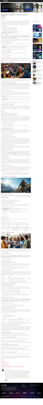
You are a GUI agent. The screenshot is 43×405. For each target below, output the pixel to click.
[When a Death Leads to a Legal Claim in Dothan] (34, 75)
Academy (38, 396)
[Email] (5, 380)
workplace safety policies (24, 142)
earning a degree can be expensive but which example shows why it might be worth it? (12, 366)
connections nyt (4, 216)
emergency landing (3, 362)
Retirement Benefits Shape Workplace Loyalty (38, 62)
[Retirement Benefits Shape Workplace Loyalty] (34, 63)
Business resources (11, 13)
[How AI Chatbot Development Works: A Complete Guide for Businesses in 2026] (34, 83)
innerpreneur (9, 22)
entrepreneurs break (3, 112)
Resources (22, 396)
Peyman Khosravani (8, 369)
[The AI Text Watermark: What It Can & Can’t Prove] (34, 67)
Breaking (2, 13)
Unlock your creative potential (6, 56)
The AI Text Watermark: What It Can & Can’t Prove (39, 66)
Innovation (31, 396)
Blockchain (26, 396)
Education (15, 13)
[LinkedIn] (6, 380)
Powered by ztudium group (5, 396)
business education (6, 13)
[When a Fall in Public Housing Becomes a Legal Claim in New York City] (34, 79)
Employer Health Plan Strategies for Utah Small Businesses (39, 70)
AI (28, 396)
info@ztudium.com (24, 386)
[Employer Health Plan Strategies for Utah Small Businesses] (34, 71)
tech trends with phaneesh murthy (5, 365)
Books (41, 396)
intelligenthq (25, 356)
